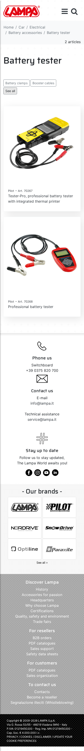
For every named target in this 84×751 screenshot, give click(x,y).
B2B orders (42, 638)
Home (9, 27)
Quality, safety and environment (42, 616)
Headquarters (42, 600)
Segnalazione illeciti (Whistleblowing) (42, 702)
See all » (42, 562)
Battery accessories (25, 32)
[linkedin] (55, 474)
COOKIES (26, 736)
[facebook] (29, 474)
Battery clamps (16, 83)
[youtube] (46, 474)
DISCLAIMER (43, 736)
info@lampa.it (42, 403)
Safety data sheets (42, 654)
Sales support (42, 648)
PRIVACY (12, 736)
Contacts (42, 691)
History (42, 589)
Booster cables (43, 83)
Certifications (42, 611)
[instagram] (37, 474)
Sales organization (42, 675)
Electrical (37, 27)
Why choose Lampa (42, 605)
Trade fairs (42, 621)
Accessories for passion (42, 594)
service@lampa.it (42, 419)
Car (22, 27)
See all (10, 91)
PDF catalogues (42, 643)
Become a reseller (42, 697)
